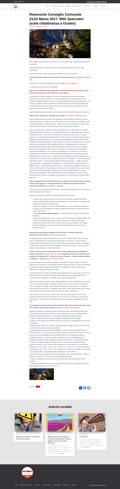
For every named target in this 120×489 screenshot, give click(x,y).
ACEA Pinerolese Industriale (74, 90)
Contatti (103, 6)
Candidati (68, 6)
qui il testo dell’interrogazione (69, 307)
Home (47, 6)
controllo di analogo (63, 103)
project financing (72, 189)
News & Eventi (77, 6)
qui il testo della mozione (57, 235)
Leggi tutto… (62, 453)
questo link (73, 74)
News (38, 386)
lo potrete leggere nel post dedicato (66, 83)
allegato (60, 186)
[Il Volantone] (91, 422)
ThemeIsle (104, 485)
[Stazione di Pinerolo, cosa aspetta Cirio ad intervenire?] (28, 422)
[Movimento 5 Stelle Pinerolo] (15, 6)
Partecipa (95, 6)
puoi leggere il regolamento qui (76, 115)
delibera (52, 186)
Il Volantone (86, 6)
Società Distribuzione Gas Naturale (56, 93)
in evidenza (83, 434)
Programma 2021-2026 (18, 1)
